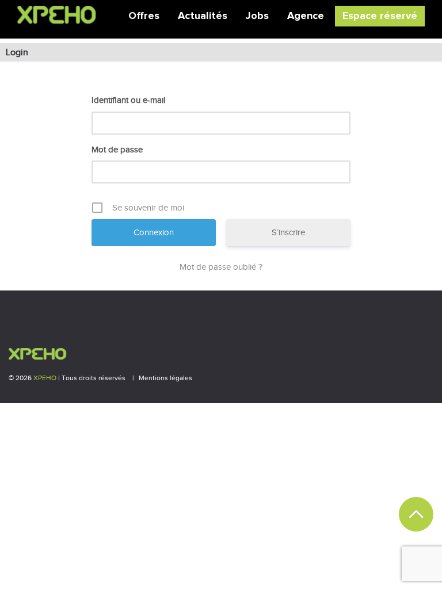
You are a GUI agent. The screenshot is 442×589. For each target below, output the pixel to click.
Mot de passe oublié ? (221, 266)
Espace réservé (379, 16)
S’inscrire (288, 232)
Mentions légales (165, 378)
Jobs (257, 16)
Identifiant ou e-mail (128, 100)
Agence (305, 16)
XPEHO (44, 378)
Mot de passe (117, 149)
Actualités (202, 16)
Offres (143, 16)
